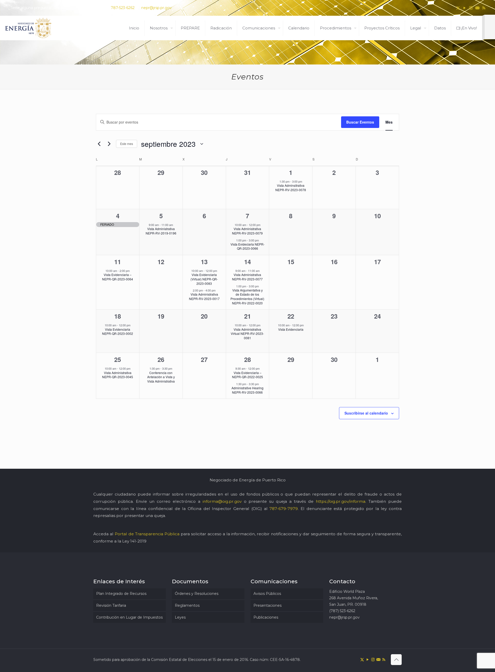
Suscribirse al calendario (366, 413)
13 (204, 261)
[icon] (477, 7)
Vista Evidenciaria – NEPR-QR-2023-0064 (117, 276)
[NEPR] (28, 28)
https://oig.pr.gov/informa (340, 501)
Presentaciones (267, 605)
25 (117, 359)
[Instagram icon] (471, 7)
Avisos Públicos (267, 593)
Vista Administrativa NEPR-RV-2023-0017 (204, 296)
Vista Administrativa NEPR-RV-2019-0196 (161, 230)
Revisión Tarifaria (111, 605)
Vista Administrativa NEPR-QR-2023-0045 (117, 374)
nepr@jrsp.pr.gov (156, 7)
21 (247, 316)
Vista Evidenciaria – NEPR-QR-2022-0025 (247, 374)
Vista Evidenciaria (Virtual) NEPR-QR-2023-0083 (204, 278)
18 (117, 316)
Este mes (126, 143)
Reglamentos (187, 605)
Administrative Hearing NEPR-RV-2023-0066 (247, 390)
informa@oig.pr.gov (222, 501)
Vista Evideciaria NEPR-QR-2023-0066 (247, 246)
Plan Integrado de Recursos (121, 593)
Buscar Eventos (360, 122)
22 (290, 316)
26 (161, 359)
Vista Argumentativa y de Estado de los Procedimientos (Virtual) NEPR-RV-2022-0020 (247, 296)
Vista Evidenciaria (290, 329)
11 (117, 261)
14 (247, 261)
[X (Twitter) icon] (458, 7)
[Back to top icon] (396, 659)
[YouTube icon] (464, 7)
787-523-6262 (123, 7)
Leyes (180, 617)
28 (247, 359)
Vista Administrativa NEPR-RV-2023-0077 (247, 276)
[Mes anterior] (99, 144)
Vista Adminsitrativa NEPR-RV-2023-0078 (290, 187)
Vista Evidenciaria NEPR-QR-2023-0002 (117, 331)
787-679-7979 (283, 508)
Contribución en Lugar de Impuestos (129, 617)
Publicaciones (265, 617)
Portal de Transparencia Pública (147, 533)
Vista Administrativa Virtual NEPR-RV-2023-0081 (247, 333)
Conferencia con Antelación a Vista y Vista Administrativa (161, 376)
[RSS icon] (484, 7)
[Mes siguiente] (109, 144)
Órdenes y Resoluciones (196, 593)
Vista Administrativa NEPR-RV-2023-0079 (247, 230)
